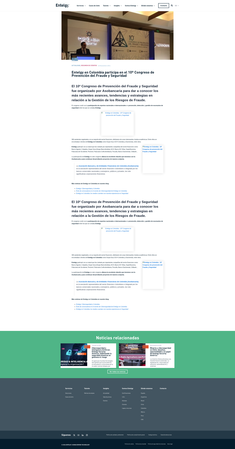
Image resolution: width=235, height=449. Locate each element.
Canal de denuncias (166, 435)
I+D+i (123, 397)
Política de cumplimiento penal (136, 435)
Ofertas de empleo (89, 393)
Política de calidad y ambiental (114, 435)
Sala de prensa (107, 397)
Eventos (105, 401)
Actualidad (76, 65)
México (143, 412)
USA (142, 419)
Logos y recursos (127, 408)
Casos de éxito (69, 397)
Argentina (144, 397)
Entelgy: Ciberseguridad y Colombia (88, 188)
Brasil (142, 401)
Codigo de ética (152, 435)
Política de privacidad (141, 444)
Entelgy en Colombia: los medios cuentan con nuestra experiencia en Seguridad (102, 193)
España (143, 393)
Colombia (143, 408)
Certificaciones (126, 393)
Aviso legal (170, 444)
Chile (142, 404)
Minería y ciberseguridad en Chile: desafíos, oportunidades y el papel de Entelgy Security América (160, 351)
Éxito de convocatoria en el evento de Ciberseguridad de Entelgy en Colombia (101, 191)
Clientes (124, 404)
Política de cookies (129, 444)
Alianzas (124, 401)
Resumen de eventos (89, 65)
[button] (85, 5)
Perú (142, 416)
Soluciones (68, 393)
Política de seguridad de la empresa (157, 444)
